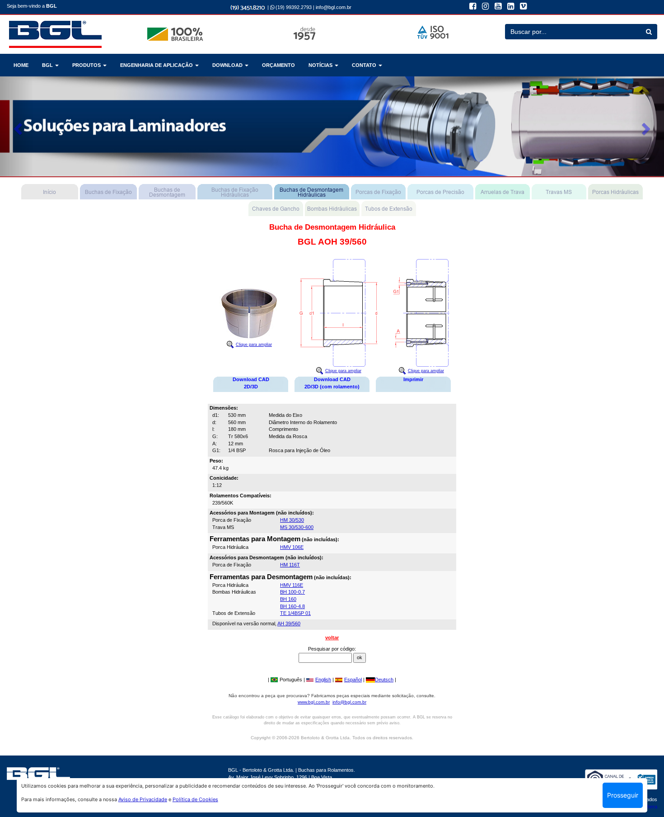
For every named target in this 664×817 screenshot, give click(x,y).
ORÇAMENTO (278, 65)
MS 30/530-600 (296, 527)
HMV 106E (292, 547)
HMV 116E (291, 585)
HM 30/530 (292, 520)
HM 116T (290, 564)
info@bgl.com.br (333, 7)
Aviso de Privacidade (142, 799)
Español (353, 679)
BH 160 (288, 599)
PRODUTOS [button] (87, 65)
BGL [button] (48, 65)
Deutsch (384, 679)
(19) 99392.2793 (293, 7)
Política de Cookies (195, 799)
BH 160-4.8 (292, 606)
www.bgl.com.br (314, 701)
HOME (21, 65)
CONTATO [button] (365, 65)
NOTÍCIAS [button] (321, 65)
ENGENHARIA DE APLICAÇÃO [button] (157, 65)
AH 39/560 (288, 623)
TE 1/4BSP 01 (295, 613)
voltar (332, 637)
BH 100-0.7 (292, 592)
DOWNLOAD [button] (228, 65)
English (323, 679)
